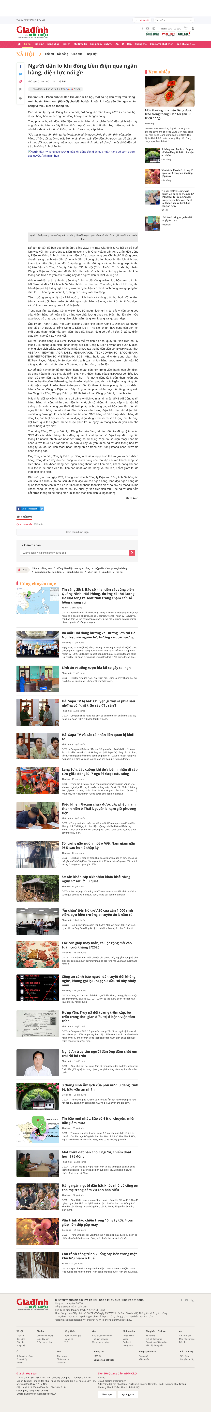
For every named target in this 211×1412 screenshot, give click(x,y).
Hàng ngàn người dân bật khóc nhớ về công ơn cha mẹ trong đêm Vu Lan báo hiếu (100, 1187)
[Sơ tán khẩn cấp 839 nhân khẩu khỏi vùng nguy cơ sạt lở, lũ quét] (37, 888)
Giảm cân (61, 1362)
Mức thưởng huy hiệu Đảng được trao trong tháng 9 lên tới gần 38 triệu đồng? (168, 114)
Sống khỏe (53, 44)
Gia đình (39, 44)
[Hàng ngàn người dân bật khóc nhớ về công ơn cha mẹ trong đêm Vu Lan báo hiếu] (37, 1196)
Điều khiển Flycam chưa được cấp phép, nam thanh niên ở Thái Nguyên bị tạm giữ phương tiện (99, 808)
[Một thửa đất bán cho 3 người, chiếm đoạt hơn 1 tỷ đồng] (37, 1163)
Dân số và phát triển (161, 44)
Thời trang (62, 1356)
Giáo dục (76, 54)
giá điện (106, 572)
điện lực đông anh (42, 568)
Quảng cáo (128, 1394)
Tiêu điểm (185, 1356)
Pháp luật (92, 54)
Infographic (128, 1345)
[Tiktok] (153, 28)
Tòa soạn (107, 1394)
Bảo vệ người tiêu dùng (157, 1342)
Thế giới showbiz (100, 1339)
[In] (20, 99)
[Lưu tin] (20, 89)
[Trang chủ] (19, 44)
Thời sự (49, 54)
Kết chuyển (144, 1359)
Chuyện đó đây (187, 1359)
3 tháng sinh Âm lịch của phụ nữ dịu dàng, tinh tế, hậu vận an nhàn (100, 1087)
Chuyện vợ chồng (45, 1335)
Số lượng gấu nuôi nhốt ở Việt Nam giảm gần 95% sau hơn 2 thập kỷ (98, 845)
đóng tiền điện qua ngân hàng (73, 568)
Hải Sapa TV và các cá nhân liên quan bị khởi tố (98, 737)
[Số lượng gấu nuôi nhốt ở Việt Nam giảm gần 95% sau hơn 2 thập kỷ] (37, 854)
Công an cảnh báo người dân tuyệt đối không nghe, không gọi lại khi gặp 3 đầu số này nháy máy (99, 980)
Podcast (127, 1342)
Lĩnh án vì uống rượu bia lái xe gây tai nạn (96, 668)
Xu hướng (150, 1335)
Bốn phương (184, 44)
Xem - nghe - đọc (100, 1342)
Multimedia (80, 44)
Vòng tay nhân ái (147, 1351)
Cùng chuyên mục (38, 583)
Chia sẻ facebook (29, 509)
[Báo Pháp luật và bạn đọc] (168, 34)
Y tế (66, 1342)
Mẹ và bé (68, 1339)
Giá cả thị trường (154, 1339)
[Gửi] (132, 553)
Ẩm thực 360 (185, 1335)
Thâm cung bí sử (45, 1342)
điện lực (92, 572)
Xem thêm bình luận (77, 532)
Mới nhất (144, 20)
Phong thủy (21, 1359)
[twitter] (42, 509)
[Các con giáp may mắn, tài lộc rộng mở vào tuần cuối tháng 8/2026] (37, 954)
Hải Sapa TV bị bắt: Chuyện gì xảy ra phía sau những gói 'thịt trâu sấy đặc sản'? (98, 703)
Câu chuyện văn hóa (102, 1335)
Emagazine (128, 1335)
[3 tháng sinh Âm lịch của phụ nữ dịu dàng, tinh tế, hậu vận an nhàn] (37, 1096)
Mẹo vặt (20, 1362)
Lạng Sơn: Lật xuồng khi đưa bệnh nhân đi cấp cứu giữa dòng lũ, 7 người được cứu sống (100, 771)
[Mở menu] (193, 44)
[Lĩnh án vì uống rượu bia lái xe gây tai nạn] (37, 679)
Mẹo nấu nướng (187, 1339)
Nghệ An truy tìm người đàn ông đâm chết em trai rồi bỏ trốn (99, 1053)
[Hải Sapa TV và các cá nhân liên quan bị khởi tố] (37, 746)
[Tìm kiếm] (191, 20)
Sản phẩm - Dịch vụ (101, 44)
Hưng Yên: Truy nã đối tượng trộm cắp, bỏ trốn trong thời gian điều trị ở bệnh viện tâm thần (98, 1016)
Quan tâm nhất (24, 524)
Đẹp (129, 44)
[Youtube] (147, 28)
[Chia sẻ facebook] (20, 66)
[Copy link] (20, 81)
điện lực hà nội (74, 572)
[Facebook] (142, 28)
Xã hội (27, 44)
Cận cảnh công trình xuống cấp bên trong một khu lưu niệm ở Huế (99, 1256)
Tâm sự (97, 1356)
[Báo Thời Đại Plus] (184, 34)
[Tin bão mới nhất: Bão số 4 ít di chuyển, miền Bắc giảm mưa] (37, 1129)
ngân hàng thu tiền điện (48, 572)
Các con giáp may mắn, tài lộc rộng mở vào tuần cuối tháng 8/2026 (97, 945)
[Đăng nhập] (193, 28)
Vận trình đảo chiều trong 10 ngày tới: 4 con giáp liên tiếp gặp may (97, 1222)
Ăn (117, 44)
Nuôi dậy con (43, 1339)
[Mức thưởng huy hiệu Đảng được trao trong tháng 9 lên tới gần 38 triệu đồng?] (170, 91)
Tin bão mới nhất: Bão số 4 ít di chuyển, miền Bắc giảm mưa (99, 1120)
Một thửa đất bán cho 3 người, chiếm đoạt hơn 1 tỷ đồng (96, 1154)
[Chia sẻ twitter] (20, 74)
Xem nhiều (159, 72)
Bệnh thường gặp (72, 1335)
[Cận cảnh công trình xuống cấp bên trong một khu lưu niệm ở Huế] (37, 1265)
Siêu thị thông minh (155, 1345)
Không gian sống (24, 1356)
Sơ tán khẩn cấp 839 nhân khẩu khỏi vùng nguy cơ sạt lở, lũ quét (96, 879)
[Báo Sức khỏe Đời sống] (152, 34)
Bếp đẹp (183, 1342)
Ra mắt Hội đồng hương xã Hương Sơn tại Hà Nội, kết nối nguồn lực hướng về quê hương (99, 635)
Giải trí (66, 44)
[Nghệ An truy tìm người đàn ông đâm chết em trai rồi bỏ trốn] (37, 1062)
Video (125, 1339)
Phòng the (141, 44)
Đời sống (62, 54)
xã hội (119, 572)
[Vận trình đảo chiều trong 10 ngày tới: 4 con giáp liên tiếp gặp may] (37, 1231)
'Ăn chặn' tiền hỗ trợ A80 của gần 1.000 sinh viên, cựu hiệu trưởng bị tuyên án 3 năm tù (97, 912)
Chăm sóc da (63, 1359)
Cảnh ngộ (143, 1356)
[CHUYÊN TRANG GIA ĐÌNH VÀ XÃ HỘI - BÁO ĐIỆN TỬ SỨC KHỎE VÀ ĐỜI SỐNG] (32, 32)
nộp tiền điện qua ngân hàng (111, 568)
